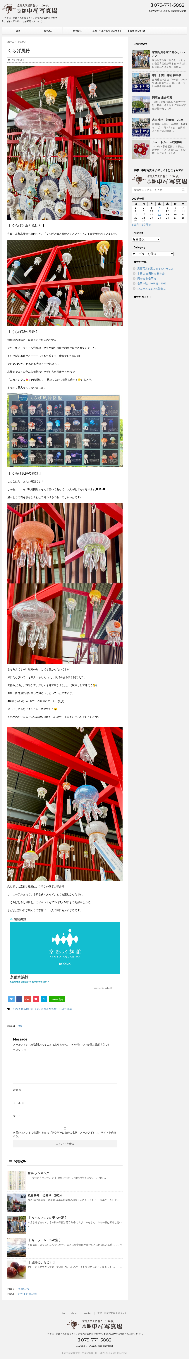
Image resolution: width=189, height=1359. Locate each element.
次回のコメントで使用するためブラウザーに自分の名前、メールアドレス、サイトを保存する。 (64, 1134)
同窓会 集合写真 (162, 97)
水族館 (25, 1009)
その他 (16, 1009)
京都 (36, 1009)
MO (20, 1026)
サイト (17, 1116)
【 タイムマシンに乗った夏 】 (48, 1218)
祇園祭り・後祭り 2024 (45, 1195)
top (18, 30)
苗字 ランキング (38, 1173)
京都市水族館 (48, 1009)
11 (159, 211)
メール (18, 1103)
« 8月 (135, 224)
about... (48, 30)
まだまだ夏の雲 (27, 1294)
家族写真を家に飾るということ (155, 268)
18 (159, 214)
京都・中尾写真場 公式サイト (107, 30)
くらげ (62, 1009)
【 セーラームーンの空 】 (45, 1240)
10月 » (146, 224)
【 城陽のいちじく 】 (42, 1262)
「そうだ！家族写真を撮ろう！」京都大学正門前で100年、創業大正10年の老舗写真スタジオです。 (94, 1333)
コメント (20, 1050)
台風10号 (23, 1289)
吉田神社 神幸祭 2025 (168, 120)
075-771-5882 (168, 5)
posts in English (136, 30)
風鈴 (69, 1009)
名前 (17, 1090)
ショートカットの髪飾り (167, 142)
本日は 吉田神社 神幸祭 (166, 75)
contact (77, 30)
